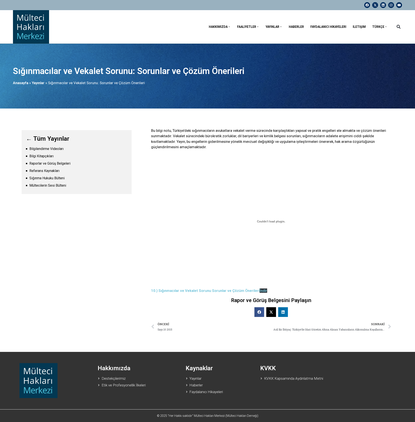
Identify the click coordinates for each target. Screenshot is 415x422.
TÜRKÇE (378, 26)
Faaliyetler (246, 26)
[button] (398, 26)
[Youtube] (399, 5)
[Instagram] (391, 5)
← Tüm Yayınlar (47, 138)
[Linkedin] (383, 5)
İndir (263, 290)
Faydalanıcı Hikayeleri (328, 26)
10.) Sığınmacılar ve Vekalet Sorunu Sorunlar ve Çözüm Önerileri (205, 290)
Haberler (296, 26)
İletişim (359, 26)
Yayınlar (272, 26)
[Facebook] (367, 5)
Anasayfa (20, 83)
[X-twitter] (375, 5)
